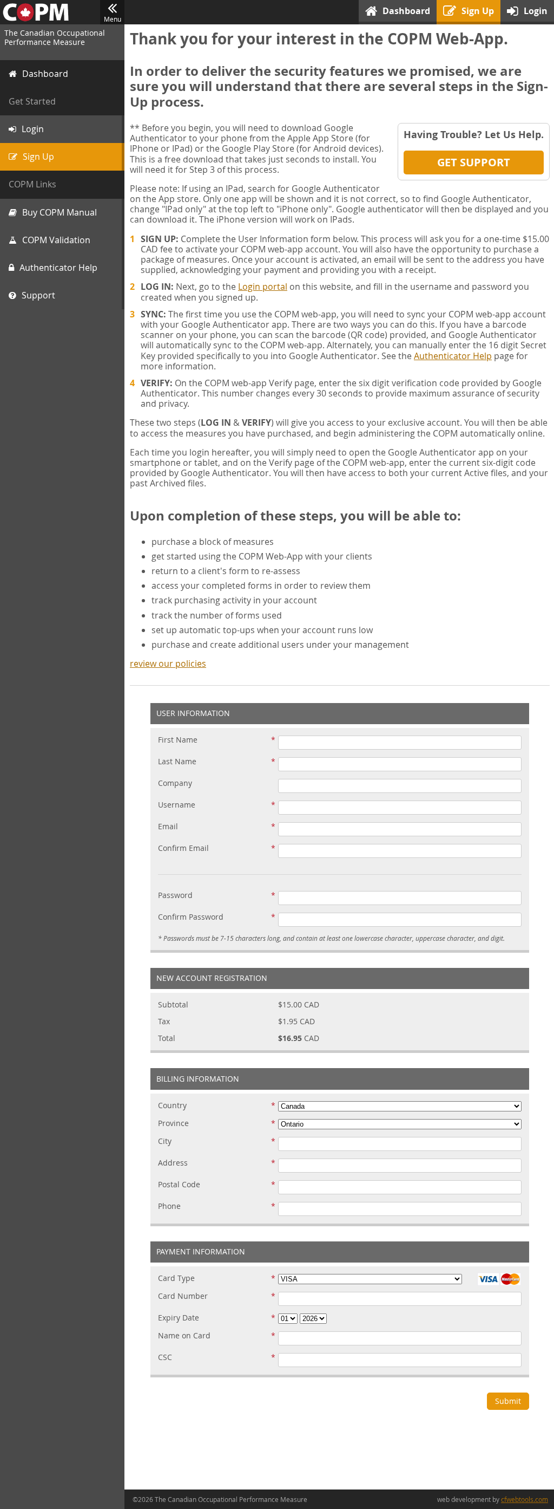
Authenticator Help (453, 356)
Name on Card (184, 1336)
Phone (169, 1206)
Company (175, 783)
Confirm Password (190, 917)
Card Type (176, 1278)
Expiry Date (178, 1318)
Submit (508, 1401)
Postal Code (179, 1184)
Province (173, 1123)
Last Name (177, 761)
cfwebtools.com (524, 1499)
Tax (164, 1021)
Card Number (183, 1296)
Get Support (473, 162)
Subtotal (173, 1005)
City (165, 1141)
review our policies (168, 663)
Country (172, 1105)
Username (176, 805)
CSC (165, 1357)
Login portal (262, 286)
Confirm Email (183, 848)
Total (166, 1038)
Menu (112, 19)
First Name (177, 740)
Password (175, 895)
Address (173, 1163)
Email (168, 826)
